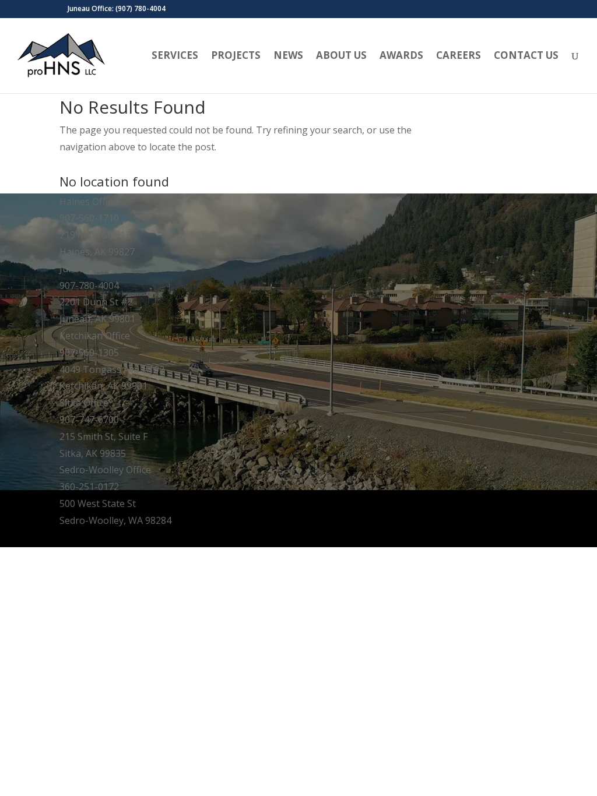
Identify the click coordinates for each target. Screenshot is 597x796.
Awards (401, 56)
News (288, 56)
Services (175, 56)
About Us (341, 56)
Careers (458, 56)
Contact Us (526, 56)
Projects (236, 56)
